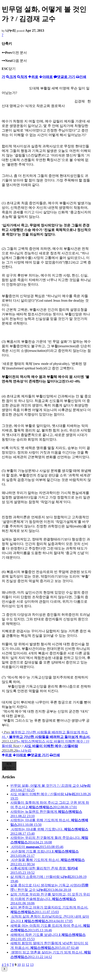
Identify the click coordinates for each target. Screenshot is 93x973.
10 (19, 964)
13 (32, 964)
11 (23, 964)
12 (27, 964)
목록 (9, 765)
